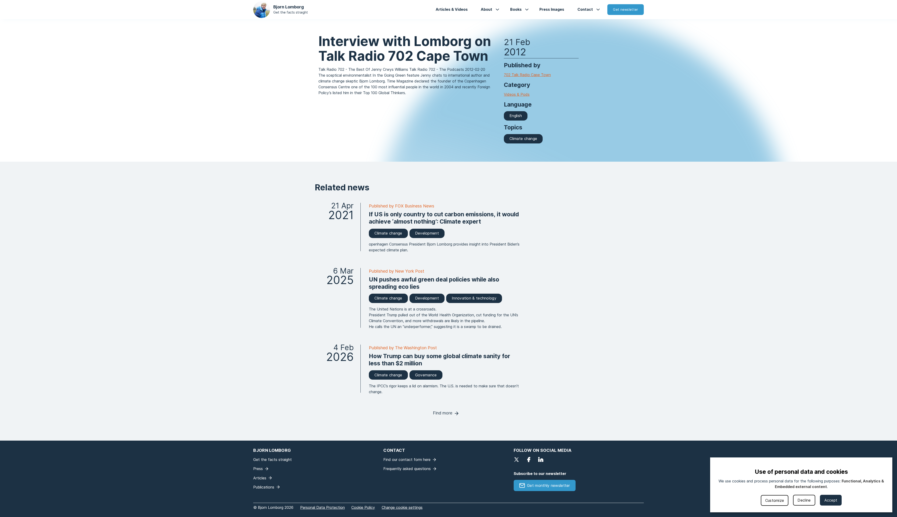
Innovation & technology (474, 298)
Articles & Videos (452, 9)
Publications (263, 487)
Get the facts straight (290, 12)
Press (258, 468)
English (515, 115)
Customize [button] (774, 500)
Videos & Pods (517, 94)
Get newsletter (625, 9)
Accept (830, 500)
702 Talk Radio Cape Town (527, 74)
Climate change (523, 138)
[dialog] (801, 484)
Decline (804, 500)
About (486, 9)
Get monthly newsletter (548, 485)
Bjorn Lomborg (288, 6)
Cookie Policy (363, 507)
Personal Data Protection (322, 507)
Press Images (551, 9)
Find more (442, 412)
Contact (585, 9)
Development (427, 233)
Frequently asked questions (407, 468)
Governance (426, 375)
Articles (259, 478)
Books (516, 9)
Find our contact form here (407, 459)
